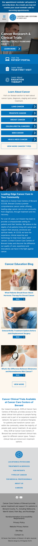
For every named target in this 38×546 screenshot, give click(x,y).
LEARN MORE (10, 49)
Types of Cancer (19, 475)
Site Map (19, 531)
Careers (19, 488)
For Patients (19, 470)
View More (19, 384)
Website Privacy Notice (19, 527)
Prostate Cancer (17, 113)
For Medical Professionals (19, 479)
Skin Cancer (18, 133)
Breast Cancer (17, 120)
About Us (19, 483)
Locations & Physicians (19, 462)
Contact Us (19, 535)
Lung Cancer (18, 106)
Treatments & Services (19, 466)
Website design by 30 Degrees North (20, 541)
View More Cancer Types (19, 146)
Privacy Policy (19, 522)
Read (17, 299)
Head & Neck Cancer (17, 139)
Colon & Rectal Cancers (18, 126)
